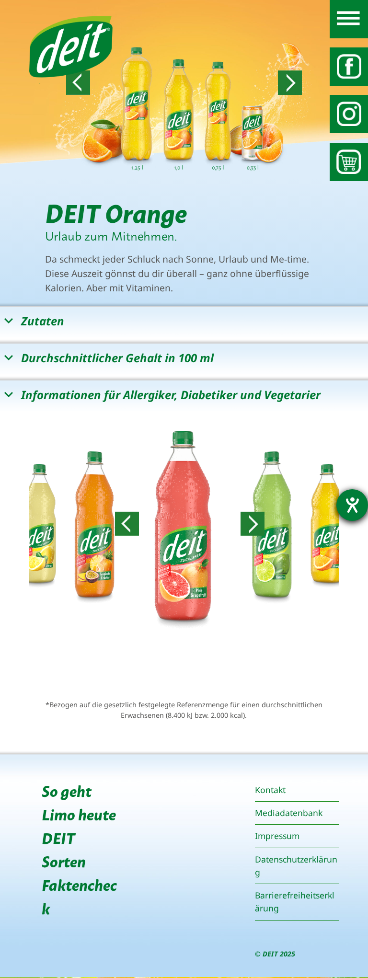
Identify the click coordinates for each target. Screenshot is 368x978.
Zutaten (42, 321)
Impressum (277, 835)
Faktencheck (79, 896)
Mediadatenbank (288, 812)
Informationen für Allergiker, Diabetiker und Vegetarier (171, 395)
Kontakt (270, 789)
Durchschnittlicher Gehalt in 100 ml (117, 358)
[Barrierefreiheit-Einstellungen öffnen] (352, 505)
